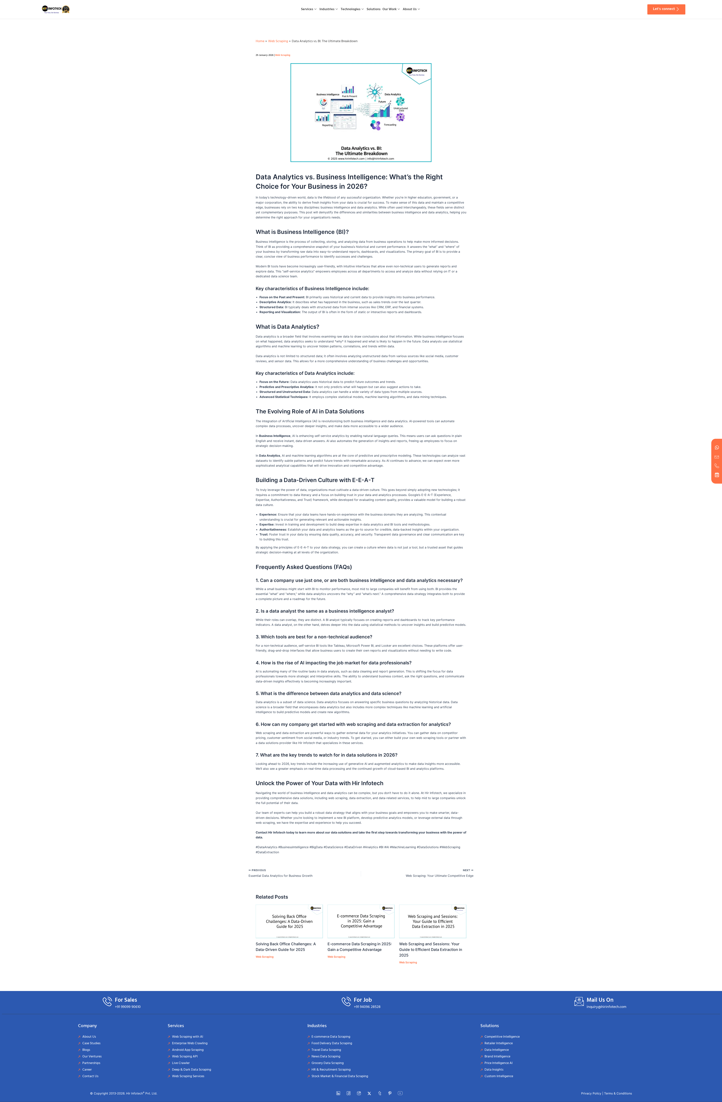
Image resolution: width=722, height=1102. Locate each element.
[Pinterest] (390, 1093)
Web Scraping (282, 55)
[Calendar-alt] (716, 474)
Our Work (389, 9)
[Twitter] (369, 1093)
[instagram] (359, 1093)
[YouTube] (400, 1093)
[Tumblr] (379, 1093)
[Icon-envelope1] (716, 456)
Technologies (350, 9)
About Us (410, 9)
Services (307, 9)
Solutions (374, 9)
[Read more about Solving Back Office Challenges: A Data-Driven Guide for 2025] (289, 921)
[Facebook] (348, 1093)
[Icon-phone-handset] (716, 465)
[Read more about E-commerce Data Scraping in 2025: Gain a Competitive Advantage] (361, 921)
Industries (326, 9)
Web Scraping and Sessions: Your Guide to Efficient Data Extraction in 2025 (430, 950)
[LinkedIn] (338, 1093)
